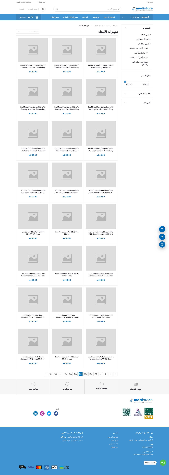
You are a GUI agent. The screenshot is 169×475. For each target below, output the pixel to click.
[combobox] (27, 31)
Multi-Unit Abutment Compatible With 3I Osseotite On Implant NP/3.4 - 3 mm (67, 191)
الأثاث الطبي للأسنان (141, 53)
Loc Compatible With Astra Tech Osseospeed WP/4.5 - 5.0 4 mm (101, 275)
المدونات (85, 17)
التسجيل (21, 9)
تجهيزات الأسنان (143, 44)
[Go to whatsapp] (163, 463)
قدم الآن (63, 437)
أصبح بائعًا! (42, 2)
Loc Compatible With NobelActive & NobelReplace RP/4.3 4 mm (100, 358)
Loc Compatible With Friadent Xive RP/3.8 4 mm (33, 233)
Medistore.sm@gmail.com (143, 454)
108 (75, 374)
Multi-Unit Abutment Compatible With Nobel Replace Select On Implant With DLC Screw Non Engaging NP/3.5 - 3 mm (101, 191)
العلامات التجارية (144, 93)
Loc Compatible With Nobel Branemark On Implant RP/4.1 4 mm (33, 316)
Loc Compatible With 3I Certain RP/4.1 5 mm (67, 358)
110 (65, 374)
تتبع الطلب (114, 447)
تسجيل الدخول (32, 9)
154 (50, 374)
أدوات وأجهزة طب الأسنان (138, 48)
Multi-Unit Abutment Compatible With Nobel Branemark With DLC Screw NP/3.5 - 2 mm (101, 233)
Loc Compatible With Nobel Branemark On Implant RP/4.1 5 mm (33, 358)
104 (95, 374)
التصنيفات (147, 28)
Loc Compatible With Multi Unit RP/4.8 (66, 233)
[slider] (125, 81)
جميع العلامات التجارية (70, 17)
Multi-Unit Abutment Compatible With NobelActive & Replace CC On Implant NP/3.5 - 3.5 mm (33, 191)
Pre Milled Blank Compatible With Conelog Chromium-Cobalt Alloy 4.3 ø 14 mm (100, 108)
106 (85, 374)
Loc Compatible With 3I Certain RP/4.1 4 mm (67, 275)
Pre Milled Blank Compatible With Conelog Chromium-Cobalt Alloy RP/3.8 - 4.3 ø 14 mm (66, 66)
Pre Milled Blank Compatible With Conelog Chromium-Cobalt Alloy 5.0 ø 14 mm (32, 66)
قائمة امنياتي (113, 444)
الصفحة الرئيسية (109, 17)
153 (55, 374)
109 (70, 374)
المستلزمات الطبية (142, 39)
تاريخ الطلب (114, 440)
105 (90, 374)
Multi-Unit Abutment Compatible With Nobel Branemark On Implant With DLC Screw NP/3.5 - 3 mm (33, 150)
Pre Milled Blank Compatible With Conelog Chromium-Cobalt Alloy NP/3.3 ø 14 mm (100, 150)
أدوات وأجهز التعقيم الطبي (138, 57)
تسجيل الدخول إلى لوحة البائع (73, 440)
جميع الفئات (55, 17)
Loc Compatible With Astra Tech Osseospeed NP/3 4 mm (101, 316)
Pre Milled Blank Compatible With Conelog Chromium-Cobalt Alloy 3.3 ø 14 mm (32, 108)
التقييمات (147, 102)
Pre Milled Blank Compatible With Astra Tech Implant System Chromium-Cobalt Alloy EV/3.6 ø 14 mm (100, 66)
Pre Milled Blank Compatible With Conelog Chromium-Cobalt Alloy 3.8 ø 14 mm (66, 108)
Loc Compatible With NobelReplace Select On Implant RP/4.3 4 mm (67, 316)
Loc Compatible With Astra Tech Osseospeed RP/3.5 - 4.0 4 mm (33, 275)
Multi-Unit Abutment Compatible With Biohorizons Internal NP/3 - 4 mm (66, 150)
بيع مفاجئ (96, 17)
